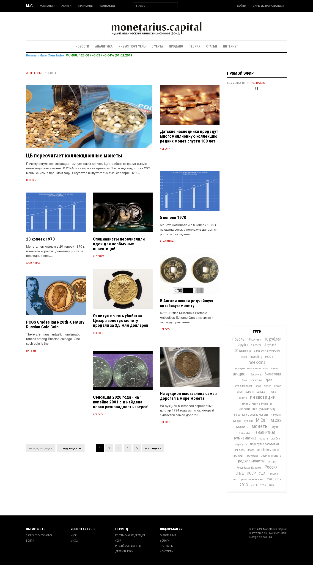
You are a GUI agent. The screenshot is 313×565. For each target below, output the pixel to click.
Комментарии (236, 82)
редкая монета (271, 455)
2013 (244, 484)
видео (267, 386)
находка (244, 432)
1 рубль (238, 339)
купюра (237, 420)
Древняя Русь (124, 551)
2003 (269, 479)
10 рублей (272, 339)
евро (239, 391)
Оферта (157, 46)
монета (242, 426)
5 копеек (256, 345)
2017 (271, 485)
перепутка (241, 444)
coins (244, 356)
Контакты (107, 5)
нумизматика (245, 438)
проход (238, 455)
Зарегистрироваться (268, 5)
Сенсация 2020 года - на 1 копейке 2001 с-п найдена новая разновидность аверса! (120, 401)
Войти (241, 5)
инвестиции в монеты (257, 403)
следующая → (71, 448)
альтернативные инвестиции (251, 368)
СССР (251, 473)
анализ (275, 368)
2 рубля (243, 345)
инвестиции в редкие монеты (250, 414)
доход (277, 386)
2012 (278, 479)
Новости (82, 46)
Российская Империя (249, 467)
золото (243, 398)
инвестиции (263, 397)
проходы (252, 455)
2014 (254, 485)
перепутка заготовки (264, 444)
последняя (153, 448)
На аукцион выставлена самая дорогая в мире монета (188, 396)
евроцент (262, 391)
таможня (273, 473)
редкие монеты (251, 461)
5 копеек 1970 (173, 217)
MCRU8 (269, 356)
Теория (194, 46)
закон (273, 391)
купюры (248, 420)
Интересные (34, 73)
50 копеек (242, 350)
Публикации (258, 82)
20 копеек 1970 (40, 239)
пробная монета (268, 450)
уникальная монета (252, 479)
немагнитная (264, 432)
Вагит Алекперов (243, 386)
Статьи (211, 46)
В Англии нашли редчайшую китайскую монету (186, 303)
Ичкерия (276, 414)
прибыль (239, 450)
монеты (260, 426)
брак (269, 380)
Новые (52, 73)
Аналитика (104, 46)
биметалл (273, 374)
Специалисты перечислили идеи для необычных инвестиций (119, 243)
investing (256, 356)
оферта (263, 438)
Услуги (66, 5)
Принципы (85, 5)
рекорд (272, 461)
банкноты (256, 374)
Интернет (230, 46)
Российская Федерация (130, 535)
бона (244, 380)
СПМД (240, 473)
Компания (47, 5)
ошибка (275, 438)
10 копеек (254, 339)
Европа (249, 391)
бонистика (256, 380)
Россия (270, 467)
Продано (176, 46)
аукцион (240, 374)
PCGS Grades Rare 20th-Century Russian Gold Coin (55, 324)
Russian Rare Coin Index (45, 55)
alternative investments (267, 351)
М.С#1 (262, 420)
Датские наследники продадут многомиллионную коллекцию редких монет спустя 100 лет (189, 136)
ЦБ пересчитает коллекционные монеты (74, 155)
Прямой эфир (240, 73)
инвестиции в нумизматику (257, 409)
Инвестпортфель (132, 46)
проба (250, 450)
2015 (263, 485)
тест (235, 479)
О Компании (168, 535)
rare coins (257, 362)
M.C (29, 5)
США (262, 473)
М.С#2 (276, 420)
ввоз (258, 386)
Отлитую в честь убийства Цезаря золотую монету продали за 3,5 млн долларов (120, 320)
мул (275, 426)
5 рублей (270, 345)
